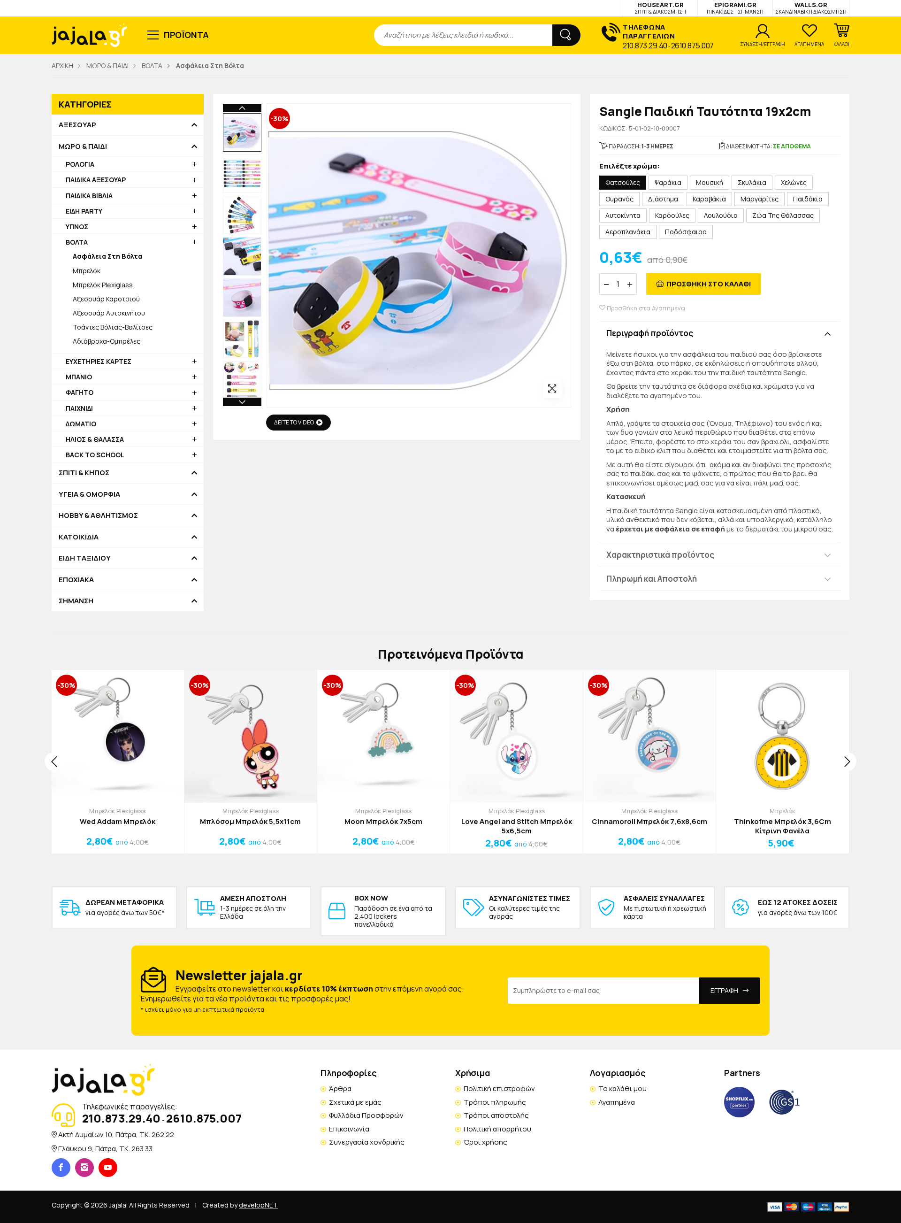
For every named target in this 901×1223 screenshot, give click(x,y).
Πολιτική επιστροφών (499, 1088)
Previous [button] (242, 108)
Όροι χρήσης (485, 1142)
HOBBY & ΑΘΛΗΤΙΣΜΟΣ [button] (98, 515)
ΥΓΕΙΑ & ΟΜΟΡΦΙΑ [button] (89, 494)
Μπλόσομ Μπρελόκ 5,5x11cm (250, 821)
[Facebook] (61, 1167)
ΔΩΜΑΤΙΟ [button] (81, 423)
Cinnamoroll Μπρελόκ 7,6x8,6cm (649, 821)
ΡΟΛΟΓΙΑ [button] (80, 164)
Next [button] (242, 402)
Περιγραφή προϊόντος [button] (649, 333)
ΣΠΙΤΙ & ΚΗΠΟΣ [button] (84, 472)
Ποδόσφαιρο (686, 231)
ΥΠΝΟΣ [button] (77, 226)
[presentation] (54, 761)
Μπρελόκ (86, 270)
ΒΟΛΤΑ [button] (77, 242)
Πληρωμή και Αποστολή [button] (651, 578)
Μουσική (709, 182)
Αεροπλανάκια (627, 231)
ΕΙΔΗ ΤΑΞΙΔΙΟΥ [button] (85, 558)
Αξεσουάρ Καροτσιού (106, 298)
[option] (242, 132)
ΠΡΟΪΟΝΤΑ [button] (186, 34)
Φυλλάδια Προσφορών (366, 1115)
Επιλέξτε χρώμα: (629, 166)
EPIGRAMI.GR (735, 7)
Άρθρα (340, 1088)
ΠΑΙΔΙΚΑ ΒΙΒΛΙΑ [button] (89, 195)
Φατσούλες (622, 182)
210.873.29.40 (645, 45)
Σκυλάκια (752, 182)
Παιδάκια (808, 198)
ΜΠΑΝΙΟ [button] (79, 376)
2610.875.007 (692, 45)
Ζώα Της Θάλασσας (783, 215)
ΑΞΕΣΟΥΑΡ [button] (77, 125)
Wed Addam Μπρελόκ (117, 821)
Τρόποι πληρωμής (495, 1102)
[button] (841, 35)
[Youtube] (108, 1167)
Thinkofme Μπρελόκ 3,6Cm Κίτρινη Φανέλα (782, 826)
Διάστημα (663, 198)
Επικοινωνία (349, 1129)
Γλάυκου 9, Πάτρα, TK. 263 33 (105, 1149)
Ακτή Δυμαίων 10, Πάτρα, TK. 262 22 (116, 1134)
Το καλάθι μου (622, 1088)
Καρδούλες (672, 215)
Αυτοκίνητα (623, 215)
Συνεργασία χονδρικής (367, 1142)
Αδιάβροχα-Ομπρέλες (106, 341)
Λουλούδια (721, 215)
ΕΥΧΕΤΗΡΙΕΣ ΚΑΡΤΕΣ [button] (98, 361)
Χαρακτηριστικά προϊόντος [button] (660, 554)
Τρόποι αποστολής (496, 1115)
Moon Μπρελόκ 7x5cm (383, 821)
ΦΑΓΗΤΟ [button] (79, 392)
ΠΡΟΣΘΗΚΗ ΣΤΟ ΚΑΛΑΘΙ (708, 284)
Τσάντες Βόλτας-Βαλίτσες (113, 327)
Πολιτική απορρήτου (497, 1129)
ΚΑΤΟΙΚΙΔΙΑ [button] (79, 537)
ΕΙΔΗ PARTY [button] (84, 211)
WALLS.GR (811, 7)
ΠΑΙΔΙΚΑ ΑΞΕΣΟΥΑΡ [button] (96, 179)
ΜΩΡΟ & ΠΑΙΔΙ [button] (83, 146)
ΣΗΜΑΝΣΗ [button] (76, 601)
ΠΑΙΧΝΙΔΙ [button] (79, 408)
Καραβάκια (709, 198)
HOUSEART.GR (660, 7)
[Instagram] (84, 1167)
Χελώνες (794, 182)
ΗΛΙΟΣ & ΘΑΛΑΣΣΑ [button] (95, 439)
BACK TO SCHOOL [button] (95, 454)
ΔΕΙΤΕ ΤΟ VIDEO (294, 422)
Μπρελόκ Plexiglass (103, 284)
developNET (258, 1204)
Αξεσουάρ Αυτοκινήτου (109, 312)
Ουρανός (619, 198)
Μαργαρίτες (760, 198)
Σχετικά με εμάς (355, 1102)
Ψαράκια (668, 182)
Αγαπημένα (616, 1102)
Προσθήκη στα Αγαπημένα (645, 308)
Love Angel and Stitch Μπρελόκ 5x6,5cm (516, 826)
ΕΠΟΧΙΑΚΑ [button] (76, 580)
